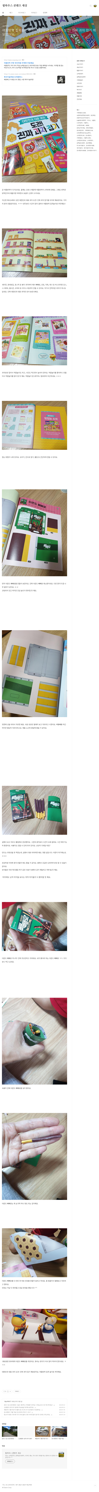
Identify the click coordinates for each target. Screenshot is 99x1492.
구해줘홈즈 (80, 80)
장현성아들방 (89, 128)
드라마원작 (80, 123)
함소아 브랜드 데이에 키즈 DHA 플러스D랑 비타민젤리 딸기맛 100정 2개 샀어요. (27, 1415)
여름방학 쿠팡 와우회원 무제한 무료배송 (19, 63)
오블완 (93, 120)
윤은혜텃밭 (89, 143)
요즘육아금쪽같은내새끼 (83, 115)
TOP (95, 1485)
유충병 (87, 125)
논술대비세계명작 (81, 120)
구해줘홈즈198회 (81, 113)
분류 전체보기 (81, 61)
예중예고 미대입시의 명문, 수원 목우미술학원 (18, 79)
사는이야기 (7, 1401)
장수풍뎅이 (88, 135)
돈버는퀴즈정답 (81, 128)
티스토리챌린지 (81, 145)
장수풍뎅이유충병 (81, 150)
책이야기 (79, 90)
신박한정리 (80, 74)
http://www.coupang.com (12, 60)
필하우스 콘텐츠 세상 (14, 5)
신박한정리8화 (80, 125)
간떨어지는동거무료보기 (83, 118)
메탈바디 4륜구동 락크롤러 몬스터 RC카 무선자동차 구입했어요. (22, 1410)
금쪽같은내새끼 (81, 77)
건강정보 (79, 99)
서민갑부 (79, 83)
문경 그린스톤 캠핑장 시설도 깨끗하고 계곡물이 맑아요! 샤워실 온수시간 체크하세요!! (28, 1405)
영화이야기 (80, 86)
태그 (11, 12)
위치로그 (34, 12)
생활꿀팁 (79, 93)
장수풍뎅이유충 (90, 145)
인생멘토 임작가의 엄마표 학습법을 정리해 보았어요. (19, 1407)
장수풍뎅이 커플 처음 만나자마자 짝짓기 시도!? (17, 1412)
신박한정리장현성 (81, 140)
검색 (90, 5)
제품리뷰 (79, 96)
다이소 (89, 120)
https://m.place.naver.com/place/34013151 (18, 74)
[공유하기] (8, 1391)
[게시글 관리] (10, 1391)
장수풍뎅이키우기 (91, 150)
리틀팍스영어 (87, 138)
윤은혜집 (93, 115)
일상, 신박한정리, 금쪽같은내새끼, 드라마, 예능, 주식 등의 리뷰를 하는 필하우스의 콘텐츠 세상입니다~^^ (31, 1456)
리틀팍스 (86, 123)
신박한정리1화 (80, 135)
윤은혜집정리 (80, 130)
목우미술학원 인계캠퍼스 (13, 77)
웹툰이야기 (80, 70)
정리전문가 (80, 148)
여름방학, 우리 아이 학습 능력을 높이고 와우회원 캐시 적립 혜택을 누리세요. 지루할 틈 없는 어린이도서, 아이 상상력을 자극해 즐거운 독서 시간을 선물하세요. (33, 66)
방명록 (45, 12)
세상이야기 (80, 67)
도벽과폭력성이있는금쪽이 (84, 133)
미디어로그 (22, 12)
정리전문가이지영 (88, 148)
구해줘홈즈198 (89, 130)
